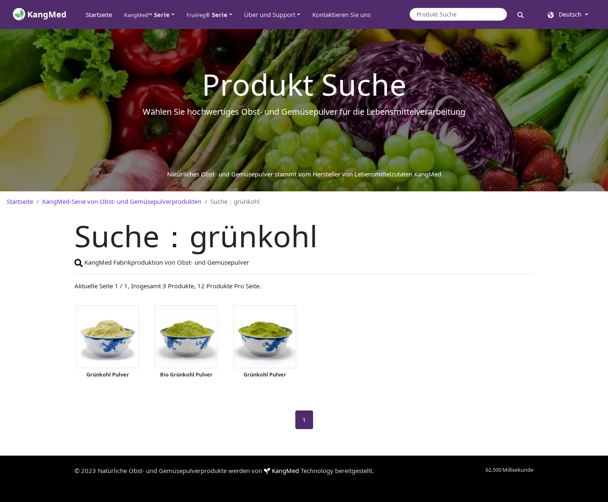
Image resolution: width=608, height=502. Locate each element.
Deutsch (568, 14)
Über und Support (269, 14)
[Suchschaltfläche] (520, 14)
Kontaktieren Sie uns (341, 14)
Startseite (102, 14)
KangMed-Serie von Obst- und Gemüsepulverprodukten (121, 201)
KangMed (285, 470)
